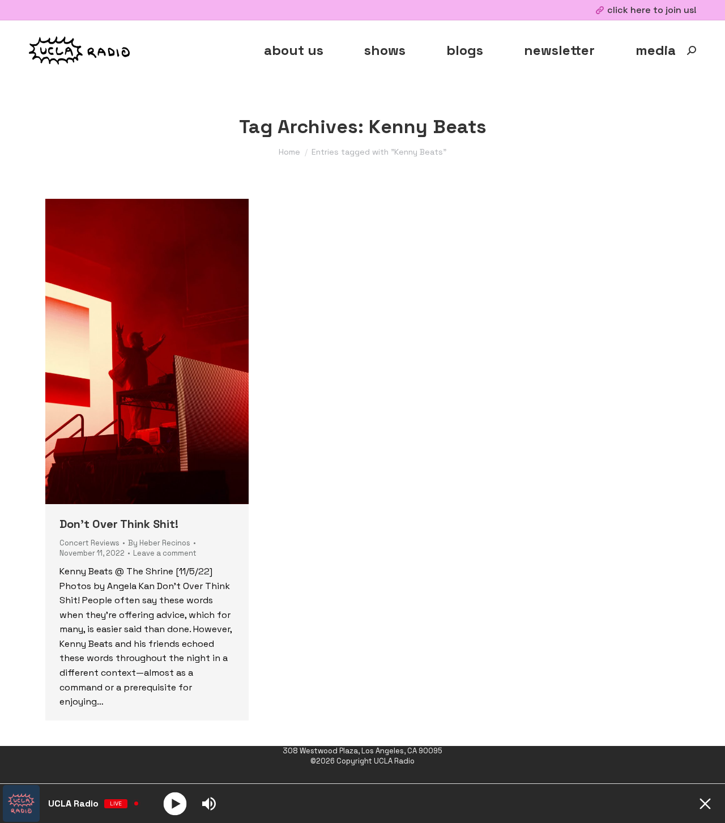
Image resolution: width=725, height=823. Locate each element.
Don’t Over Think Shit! (118, 524)
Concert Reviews (89, 543)
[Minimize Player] (705, 803)
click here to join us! (652, 10)
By (159, 543)
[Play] (175, 803)
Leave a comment (165, 553)
